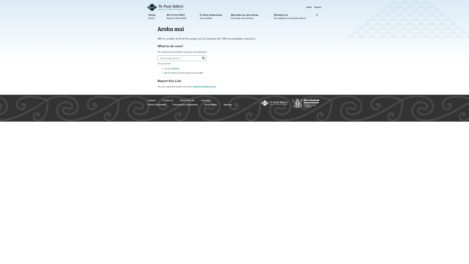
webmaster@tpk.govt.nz (204, 86)
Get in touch (170, 73)
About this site (187, 100)
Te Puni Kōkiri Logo (165, 7)
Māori (309, 7)
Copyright (206, 100)
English (317, 7)
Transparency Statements (185, 104)
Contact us (167, 100)
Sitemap (228, 104)
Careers (152, 100)
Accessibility (211, 104)
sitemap (175, 68)
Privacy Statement (157, 104)
